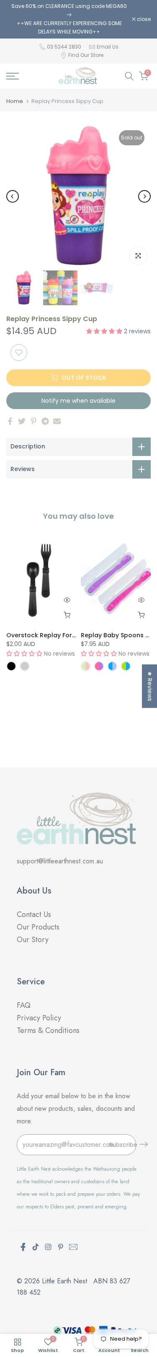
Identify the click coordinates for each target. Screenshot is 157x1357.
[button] (105, 331)
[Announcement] (69, 19)
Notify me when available (78, 401)
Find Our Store (85, 55)
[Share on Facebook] (10, 421)
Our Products (38, 927)
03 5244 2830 (64, 46)
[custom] (35, 1247)
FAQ (25, 1005)
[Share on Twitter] (22, 421)
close (143, 19)
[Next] (144, 196)
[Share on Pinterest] (33, 421)
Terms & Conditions (48, 1030)
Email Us (107, 46)
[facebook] (23, 1247)
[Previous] (12, 196)
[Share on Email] (57, 421)
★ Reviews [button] (150, 686)
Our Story (33, 939)
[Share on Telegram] (45, 421)
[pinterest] (60, 1247)
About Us (34, 891)
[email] (73, 1247)
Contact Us (34, 914)
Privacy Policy (39, 1017)
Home (14, 101)
